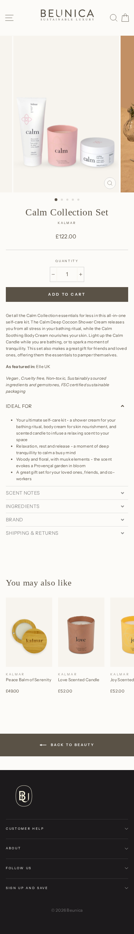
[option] (67, 114)
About (13, 848)
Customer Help (25, 828)
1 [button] (56, 200)
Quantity (66, 261)
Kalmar (67, 223)
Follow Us (19, 868)
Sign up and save (27, 888)
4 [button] (73, 200)
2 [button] (62, 200)
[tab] (67, 406)
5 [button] (79, 200)
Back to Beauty (71, 745)
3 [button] (68, 200)
